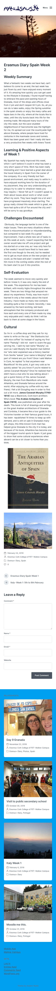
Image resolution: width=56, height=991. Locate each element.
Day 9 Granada (16, 739)
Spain (23, 560)
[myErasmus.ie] (21, 7)
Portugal (26, 813)
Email (7, 647)
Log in (7, 963)
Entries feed (10, 967)
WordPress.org (11, 973)
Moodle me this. (16, 924)
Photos (26, 751)
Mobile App (10, 948)
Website (7, 660)
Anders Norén (33, 986)
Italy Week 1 (14, 863)
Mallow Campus (12, 952)
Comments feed (12, 970)
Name (7, 633)
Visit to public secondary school (26, 801)
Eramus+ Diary (14, 560)
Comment (9, 601)
